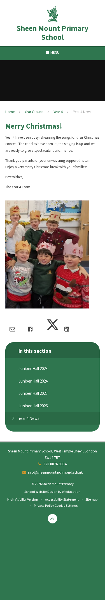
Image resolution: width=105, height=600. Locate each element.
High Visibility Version (22, 499)
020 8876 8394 (54, 464)
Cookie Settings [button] (66, 505)
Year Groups (34, 111)
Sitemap (91, 499)
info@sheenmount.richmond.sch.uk (55, 472)
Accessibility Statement (62, 499)
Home (10, 111)
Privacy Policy (44, 505)
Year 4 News (82, 111)
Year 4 (58, 111)
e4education (71, 491)
